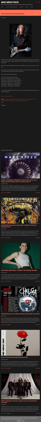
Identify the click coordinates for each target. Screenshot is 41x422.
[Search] (36, 1)
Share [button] (2, 102)
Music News (11, 100)
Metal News (6, 100)
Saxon (15, 100)
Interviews (21, 6)
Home (2, 6)
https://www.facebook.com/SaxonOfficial (7, 96)
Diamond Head (12, 99)
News (32, 6)
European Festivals (25, 99)
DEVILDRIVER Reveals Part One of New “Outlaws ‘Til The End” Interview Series (19, 226)
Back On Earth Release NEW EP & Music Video (14, 357)
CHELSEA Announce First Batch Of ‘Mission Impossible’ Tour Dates (20, 314)
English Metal (18, 99)
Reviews (27, 6)
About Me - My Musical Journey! (11, 6)
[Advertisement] (20, 139)
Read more (38, 192)
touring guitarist (24, 100)
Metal (2, 100)
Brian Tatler (6, 99)
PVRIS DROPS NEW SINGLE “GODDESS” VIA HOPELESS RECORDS (19, 270)
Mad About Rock (10, 2)
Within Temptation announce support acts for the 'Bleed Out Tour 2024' (19, 401)
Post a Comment (7, 192)
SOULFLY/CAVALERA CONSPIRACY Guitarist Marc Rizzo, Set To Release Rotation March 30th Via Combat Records (19, 180)
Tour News (18, 100)
